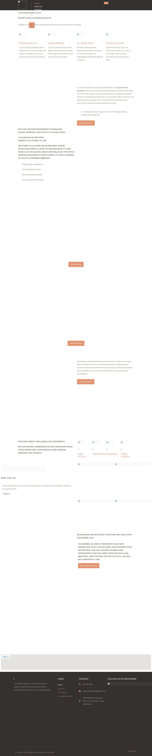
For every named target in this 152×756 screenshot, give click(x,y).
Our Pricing (39, 12)
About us (61, 688)
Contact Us (39, 19)
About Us (38, 6)
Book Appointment (42, 16)
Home (37, 3)
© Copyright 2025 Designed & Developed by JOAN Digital (34, 752)
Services (38, 9)
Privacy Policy (132, 751)
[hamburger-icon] (106, 3)
